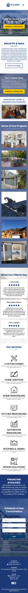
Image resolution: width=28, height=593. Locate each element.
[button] (23, 5)
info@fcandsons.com (15, 564)
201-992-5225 (14, 563)
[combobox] (4, 530)
